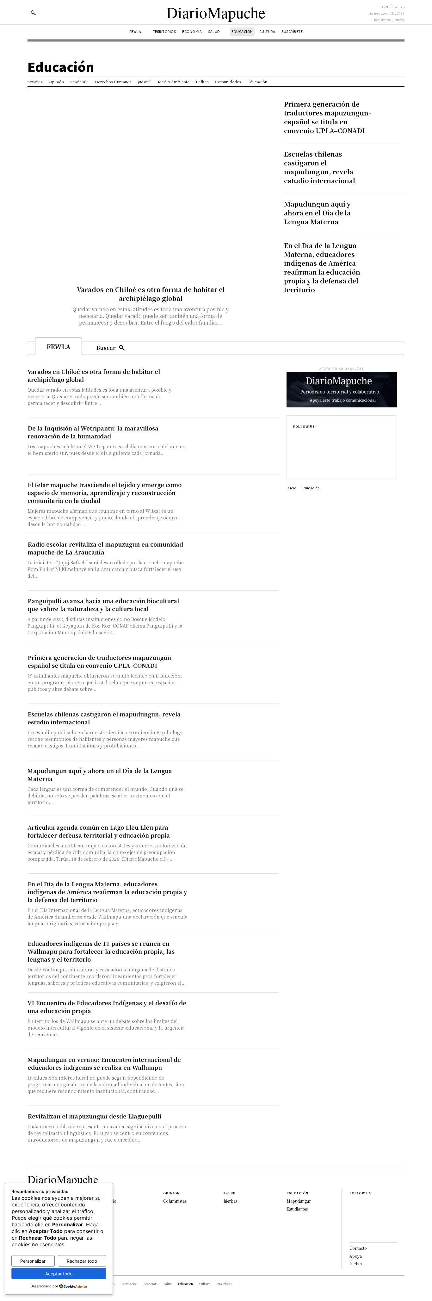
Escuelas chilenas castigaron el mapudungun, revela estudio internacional (319, 167)
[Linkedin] (295, 457)
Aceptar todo (58, 1273)
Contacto (358, 1248)
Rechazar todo (82, 1261)
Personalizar (33, 1261)
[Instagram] (295, 447)
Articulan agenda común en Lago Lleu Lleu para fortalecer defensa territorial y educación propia (99, 831)
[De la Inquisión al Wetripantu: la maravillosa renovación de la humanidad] (235, 446)
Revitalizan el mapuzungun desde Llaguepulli (94, 1116)
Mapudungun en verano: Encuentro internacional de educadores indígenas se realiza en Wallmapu (104, 1063)
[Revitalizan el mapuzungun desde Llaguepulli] (235, 1134)
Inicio (291, 488)
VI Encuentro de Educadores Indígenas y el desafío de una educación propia (107, 1007)
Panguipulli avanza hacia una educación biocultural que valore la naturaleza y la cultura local (103, 605)
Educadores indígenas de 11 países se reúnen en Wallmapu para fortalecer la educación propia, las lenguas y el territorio (101, 951)
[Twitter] (295, 467)
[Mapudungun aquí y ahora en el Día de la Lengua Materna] (389, 215)
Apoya (355, 1256)
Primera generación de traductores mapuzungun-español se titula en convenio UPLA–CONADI (327, 117)
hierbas (231, 1201)
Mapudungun (299, 1201)
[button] (33, 12)
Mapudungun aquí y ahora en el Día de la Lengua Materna (317, 212)
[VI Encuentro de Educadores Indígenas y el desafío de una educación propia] (235, 1021)
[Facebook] (295, 437)
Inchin (355, 1263)
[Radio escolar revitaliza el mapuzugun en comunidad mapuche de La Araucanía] (235, 562)
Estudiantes (297, 1208)
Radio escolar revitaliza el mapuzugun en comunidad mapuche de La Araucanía (105, 548)
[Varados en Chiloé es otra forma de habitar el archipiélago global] (151, 186)
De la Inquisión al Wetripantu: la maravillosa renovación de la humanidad (93, 432)
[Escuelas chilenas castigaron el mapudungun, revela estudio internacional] (389, 165)
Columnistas (175, 1201)
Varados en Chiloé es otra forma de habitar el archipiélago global (151, 294)
